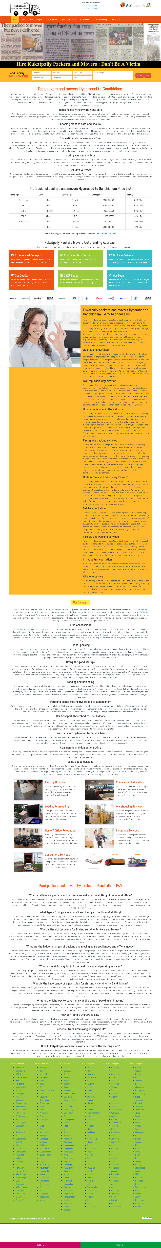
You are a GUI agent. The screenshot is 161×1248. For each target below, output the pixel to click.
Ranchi (90, 1145)
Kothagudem (69, 1119)
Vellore (138, 1070)
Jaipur (89, 1093)
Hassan (138, 1158)
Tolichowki (44, 1171)
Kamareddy (68, 1109)
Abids (42, 1125)
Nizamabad (68, 1190)
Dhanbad (91, 1167)
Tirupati (114, 1125)
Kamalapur (68, 1112)
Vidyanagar (44, 1167)
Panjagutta (20, 1112)
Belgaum (139, 1203)
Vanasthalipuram (47, 1090)
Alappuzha (139, 1087)
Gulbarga (115, 1190)
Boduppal (43, 1087)
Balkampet (44, 1187)
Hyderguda (44, 1135)
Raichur (138, 1141)
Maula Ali (43, 1096)
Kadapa (138, 1184)
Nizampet (20, 1154)
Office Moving (86, 19)
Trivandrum (116, 1122)
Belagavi (138, 1135)
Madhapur (20, 1093)
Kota (113, 1070)
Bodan (66, 1080)
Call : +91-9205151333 (106, 233)
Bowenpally (44, 1067)
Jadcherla (68, 1106)
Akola (113, 1187)
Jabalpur (91, 1184)
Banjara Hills (21, 1109)
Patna (90, 1116)
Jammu (138, 1196)
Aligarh (114, 1096)
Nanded (114, 1177)
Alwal (42, 1106)
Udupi (137, 1171)
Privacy (138, 1206)
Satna (137, 1122)
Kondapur (20, 1090)
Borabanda (44, 1190)
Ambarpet (44, 1138)
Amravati (115, 1138)
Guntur (114, 1119)
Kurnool (138, 1177)
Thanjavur (139, 1106)
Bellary (138, 1164)
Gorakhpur (115, 1132)
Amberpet (44, 1174)
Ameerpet (20, 1067)
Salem (90, 1193)
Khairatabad (45, 1177)
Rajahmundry (140, 1187)
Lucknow (91, 1096)
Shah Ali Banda (22, 1200)
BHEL (18, 1080)
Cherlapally (44, 1093)
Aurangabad (92, 1164)
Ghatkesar (68, 1096)
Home (15, 19)
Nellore (114, 1158)
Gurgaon (90, 1125)
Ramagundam (69, 1145)
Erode (137, 1096)
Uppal (42, 1083)
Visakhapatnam (93, 1112)
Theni (137, 1112)
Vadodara (91, 1119)
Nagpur (90, 1103)
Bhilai (113, 1145)
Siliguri (114, 1200)
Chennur (67, 1090)
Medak (66, 1125)
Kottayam (139, 1090)
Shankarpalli (69, 1171)
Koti (41, 1122)
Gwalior (90, 1180)
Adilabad (67, 1200)
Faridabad (91, 1148)
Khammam (68, 1193)
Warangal (67, 1187)
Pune (89, 1090)
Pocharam (68, 1138)
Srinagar (90, 1161)
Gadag (137, 1151)
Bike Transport (36, 19)
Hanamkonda (69, 1099)
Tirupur (114, 1099)
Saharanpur (116, 1129)
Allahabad (91, 1174)
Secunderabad (22, 1119)
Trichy (113, 1090)
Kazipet (67, 1116)
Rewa (137, 1129)
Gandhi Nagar (45, 1154)
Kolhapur (115, 1180)
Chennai (90, 1080)
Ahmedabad (92, 1077)
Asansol (114, 1171)
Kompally (43, 1070)
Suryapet (67, 1161)
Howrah (90, 1177)
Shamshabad (69, 1167)
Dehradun (115, 1164)
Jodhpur (90, 1190)
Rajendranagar (22, 1103)
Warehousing (101, 19)
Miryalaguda (68, 1203)
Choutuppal (68, 1087)
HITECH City (45, 1164)
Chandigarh (115, 1067)
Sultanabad (68, 1151)
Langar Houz (45, 1158)
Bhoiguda (43, 1141)
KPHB (18, 1074)
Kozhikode (139, 1074)
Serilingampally (22, 1116)
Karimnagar (68, 1206)
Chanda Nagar (21, 1077)
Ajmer (113, 1184)
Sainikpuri (20, 1184)
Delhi (89, 1070)
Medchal (43, 1074)
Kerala (138, 1067)
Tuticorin (139, 1099)
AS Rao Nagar (21, 1187)
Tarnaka (43, 1080)
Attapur (19, 1096)
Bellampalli (68, 1077)
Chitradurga (140, 1167)
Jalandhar (115, 1106)
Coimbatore (92, 1138)
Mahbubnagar (69, 1196)
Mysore (114, 1087)
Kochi (113, 1154)
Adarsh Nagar (21, 1174)
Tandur (66, 1177)
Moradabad (115, 1103)
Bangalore (91, 1074)
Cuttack (114, 1148)
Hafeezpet (44, 1180)
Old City (19, 1196)
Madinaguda (21, 1151)
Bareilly (114, 1093)
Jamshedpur (116, 1141)
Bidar (137, 1145)
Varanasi (90, 1158)
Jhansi (90, 1203)
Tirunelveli (139, 1109)
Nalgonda (67, 1209)
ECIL (17, 1180)
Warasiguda (44, 1119)
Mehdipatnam (21, 1099)
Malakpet (20, 1158)
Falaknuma (20, 1193)
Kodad (66, 1122)
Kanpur (90, 1099)
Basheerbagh (45, 1129)
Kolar (137, 1154)
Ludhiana (91, 1132)
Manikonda (20, 1087)
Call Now (40, 1245)
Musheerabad (45, 1151)
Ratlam (138, 1125)
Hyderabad (104, 635)
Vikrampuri (44, 1112)
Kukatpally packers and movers (25, 629)
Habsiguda (44, 1077)
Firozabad (115, 1151)
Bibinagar (67, 1074)
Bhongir (67, 1083)
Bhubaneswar (117, 1109)
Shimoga (138, 1161)
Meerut (90, 1151)
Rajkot (90, 1154)
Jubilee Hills (21, 1106)
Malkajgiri (20, 1190)
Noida (89, 1129)
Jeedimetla (20, 1132)
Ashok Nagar (21, 1177)
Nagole (42, 1200)
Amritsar (91, 1171)
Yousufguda (21, 1122)
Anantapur (139, 1190)
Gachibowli (20, 1070)
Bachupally (20, 1135)
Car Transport (52, 19)
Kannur (138, 1083)
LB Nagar (19, 1161)
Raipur (90, 1200)
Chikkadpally (45, 1145)
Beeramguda (45, 1184)
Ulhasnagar (92, 1206)
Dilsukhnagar (21, 1148)
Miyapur (19, 1145)
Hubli (113, 1080)
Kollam (138, 1077)
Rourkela (115, 1174)
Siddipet (67, 1174)
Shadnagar (68, 1164)
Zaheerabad (68, 1184)
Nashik (90, 1141)
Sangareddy (68, 1148)
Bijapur (138, 1138)
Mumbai (90, 1067)
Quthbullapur (21, 1138)
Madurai (90, 1196)
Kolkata (90, 1083)
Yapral (42, 1109)
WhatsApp (120, 1245)
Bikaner (114, 1135)
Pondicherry (140, 1093)
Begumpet (44, 1116)
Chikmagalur (140, 1174)
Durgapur (115, 1167)
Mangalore (139, 1132)
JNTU (66, 1067)
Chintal (19, 1141)
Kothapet (68, 1070)
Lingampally (44, 1161)
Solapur (114, 1077)
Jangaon (67, 1103)
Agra (89, 1135)
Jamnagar (115, 1193)
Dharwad (115, 1083)
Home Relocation (69, 19)
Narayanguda (45, 1132)
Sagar (137, 1116)
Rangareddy (68, 1141)
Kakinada (139, 1180)
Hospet (138, 1148)
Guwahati (115, 1074)
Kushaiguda (44, 1099)
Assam (138, 1193)
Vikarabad (68, 1180)
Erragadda (44, 1193)
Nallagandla (21, 1083)
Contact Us (115, 19)
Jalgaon (114, 1116)
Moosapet (20, 1125)
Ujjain (113, 1196)
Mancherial (68, 1129)
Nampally (20, 1167)
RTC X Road (44, 1148)
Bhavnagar (115, 1161)
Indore (90, 1106)
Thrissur (138, 1080)
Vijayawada (92, 1187)
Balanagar (20, 1129)
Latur (113, 1203)
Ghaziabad (91, 1122)
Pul (17, 1164)
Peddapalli (68, 1135)
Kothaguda (44, 1196)
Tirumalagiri (44, 1103)
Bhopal (90, 1109)
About (23, 19)
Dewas (138, 1119)
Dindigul (138, 1103)
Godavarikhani (69, 1093)
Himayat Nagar (22, 1171)
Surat (89, 1087)
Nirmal (66, 1132)
